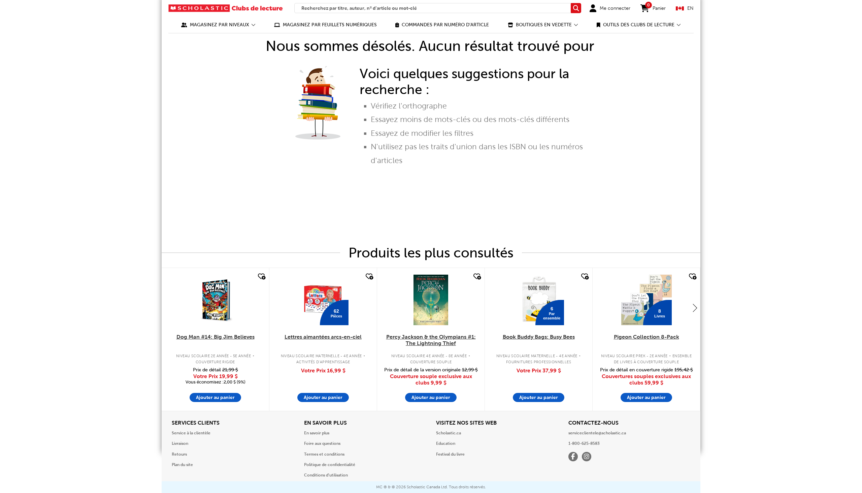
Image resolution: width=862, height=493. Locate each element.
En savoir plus (316, 433)
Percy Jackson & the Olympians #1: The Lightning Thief (431, 340)
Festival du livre (450, 454)
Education (445, 443)
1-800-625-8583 (584, 443)
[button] (218, 24)
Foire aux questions (322, 443)
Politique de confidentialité (329, 464)
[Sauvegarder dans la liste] (261, 276)
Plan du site (182, 464)
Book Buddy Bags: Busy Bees (539, 337)
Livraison (180, 443)
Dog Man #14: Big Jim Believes (215, 337)
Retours (179, 454)
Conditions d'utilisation (326, 475)
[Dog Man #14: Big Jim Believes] (215, 300)
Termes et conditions (324, 454)
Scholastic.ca (448, 433)
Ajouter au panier (215, 397)
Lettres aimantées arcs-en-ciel (323, 337)
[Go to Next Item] (695, 307)
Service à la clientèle (191, 433)
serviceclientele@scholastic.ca (597, 433)
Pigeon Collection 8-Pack (646, 337)
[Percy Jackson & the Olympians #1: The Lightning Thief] (430, 300)
